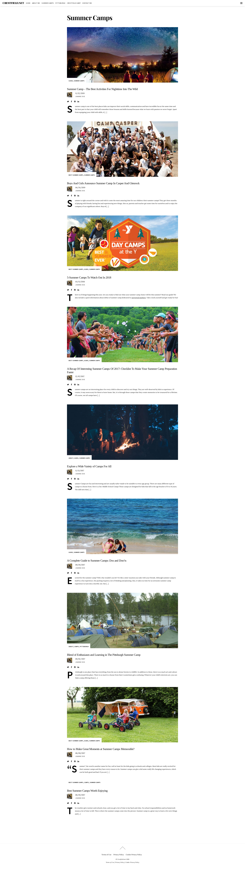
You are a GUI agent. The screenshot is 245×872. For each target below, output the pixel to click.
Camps (76, 646)
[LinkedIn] (78, 101)
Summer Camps (48, 3)
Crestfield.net (121, 859)
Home (28, 3)
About (71, 458)
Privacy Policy (118, 855)
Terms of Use (106, 855)
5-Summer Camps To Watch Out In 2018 (89, 277)
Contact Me (87, 3)
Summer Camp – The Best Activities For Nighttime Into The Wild (102, 89)
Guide (71, 81)
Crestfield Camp (74, 3)
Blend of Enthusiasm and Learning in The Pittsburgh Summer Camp (103, 654)
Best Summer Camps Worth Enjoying (87, 790)
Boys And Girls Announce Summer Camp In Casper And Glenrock (103, 183)
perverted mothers (139, 298)
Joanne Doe (80, 96)
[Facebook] (71, 101)
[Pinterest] (75, 101)
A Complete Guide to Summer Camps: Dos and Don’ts (96, 560)
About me (36, 3)
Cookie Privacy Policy (134, 855)
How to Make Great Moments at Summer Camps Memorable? (100, 749)
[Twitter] (68, 101)
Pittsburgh (60, 3)
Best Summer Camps (76, 175)
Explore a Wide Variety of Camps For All (89, 466)
